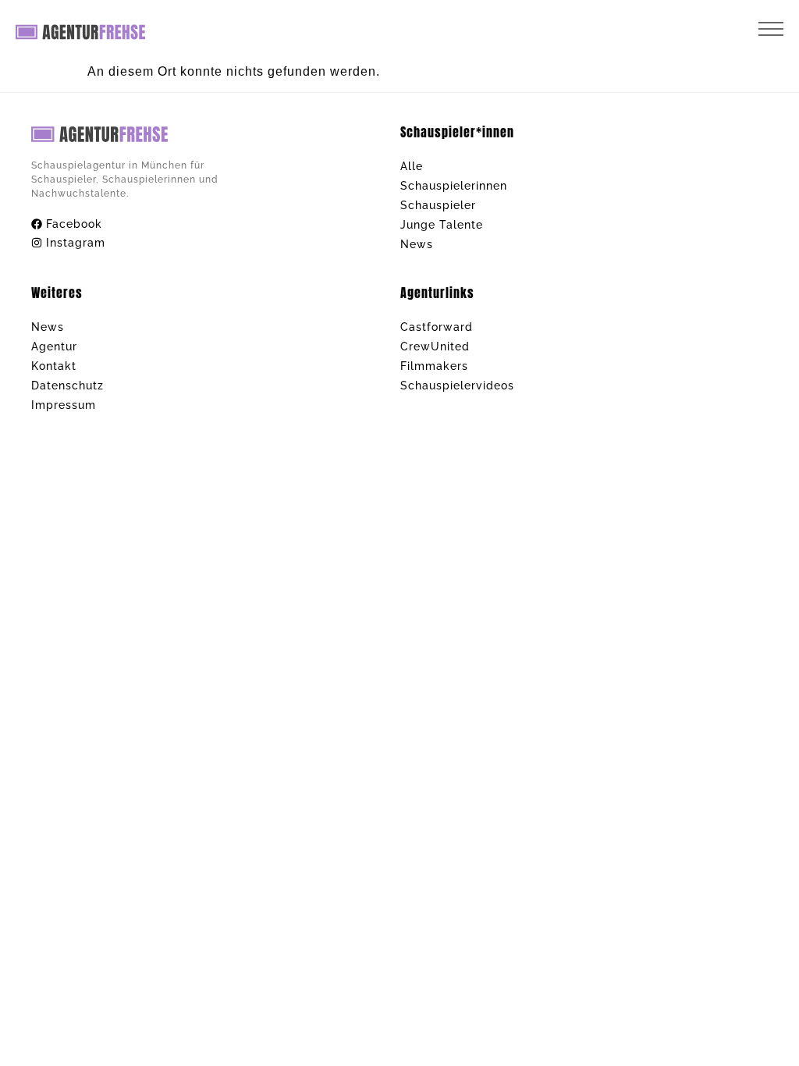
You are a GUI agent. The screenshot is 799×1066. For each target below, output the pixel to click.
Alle (411, 166)
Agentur (54, 346)
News (416, 244)
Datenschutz (67, 385)
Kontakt (53, 366)
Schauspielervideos (457, 385)
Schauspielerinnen (453, 185)
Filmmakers (434, 366)
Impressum (63, 405)
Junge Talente (441, 225)
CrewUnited (435, 346)
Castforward (436, 327)
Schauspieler (438, 205)
